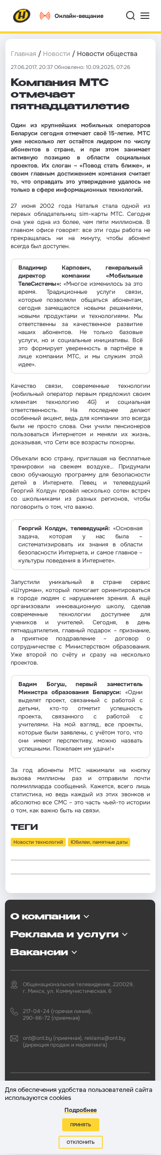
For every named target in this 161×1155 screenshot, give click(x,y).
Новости (56, 53)
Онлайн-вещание (79, 16)
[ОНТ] (22, 16)
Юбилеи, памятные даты (99, 842)
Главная (23, 53)
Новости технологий (38, 842)
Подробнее (80, 1110)
